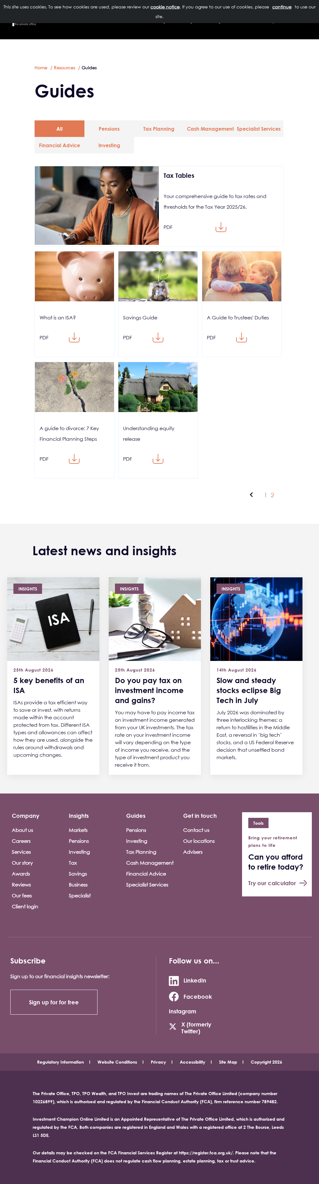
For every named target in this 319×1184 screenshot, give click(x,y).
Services (21, 852)
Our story (22, 863)
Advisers (192, 852)
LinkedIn (194, 980)
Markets (78, 830)
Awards (21, 874)
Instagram (182, 1011)
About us (22, 830)
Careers (21, 841)
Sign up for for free (54, 1002)
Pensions (109, 129)
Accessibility (192, 1062)
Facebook (197, 996)
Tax (73, 863)
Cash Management (210, 129)
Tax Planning (158, 129)
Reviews (21, 884)
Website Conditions (117, 1062)
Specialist (80, 895)
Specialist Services (259, 129)
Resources (64, 67)
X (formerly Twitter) (196, 1028)
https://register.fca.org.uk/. (206, 1152)
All (59, 129)
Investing (109, 145)
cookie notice (165, 6)
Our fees (22, 895)
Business (78, 884)
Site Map (228, 1062)
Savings (78, 874)
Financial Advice (59, 145)
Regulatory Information (60, 1062)
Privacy (158, 1062)
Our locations (199, 841)
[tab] (59, 128)
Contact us (196, 830)
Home (41, 67)
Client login (25, 906)
